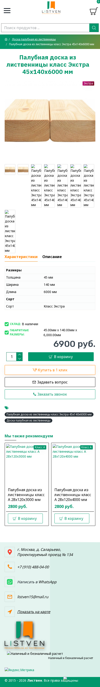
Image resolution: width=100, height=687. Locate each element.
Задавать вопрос (52, 382)
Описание (52, 256)
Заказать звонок (52, 394)
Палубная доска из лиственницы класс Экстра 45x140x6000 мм (49, 414)
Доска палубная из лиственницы (34, 39)
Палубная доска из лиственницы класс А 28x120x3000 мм (26, 494)
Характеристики (21, 256)
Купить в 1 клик (52, 370)
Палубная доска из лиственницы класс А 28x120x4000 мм (72, 494)
